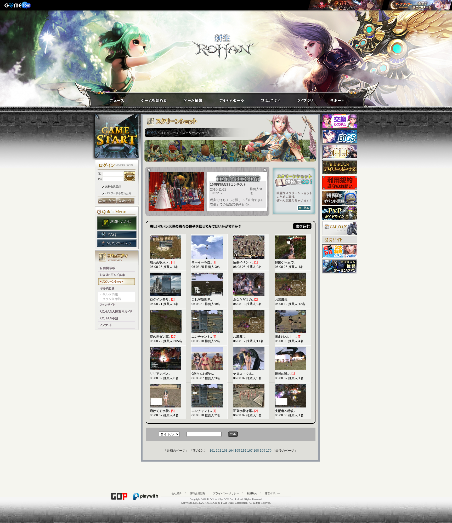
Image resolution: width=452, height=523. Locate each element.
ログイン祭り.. (160, 299)
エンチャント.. (201, 336)
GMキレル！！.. (286, 336)
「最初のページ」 (176, 450)
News (111, 98)
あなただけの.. (243, 299)
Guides (149, 98)
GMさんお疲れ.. (202, 374)
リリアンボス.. (160, 374)
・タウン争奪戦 (110, 299)
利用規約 (252, 493)
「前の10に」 (199, 450)
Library (300, 98)
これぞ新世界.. (201, 299)
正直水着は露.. (243, 411)
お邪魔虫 (281, 299)
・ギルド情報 (108, 294)
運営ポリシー (272, 493)
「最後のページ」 (284, 450)
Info (188, 98)
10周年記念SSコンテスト (228, 184)
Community (266, 98)
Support (331, 98)
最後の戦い (283, 374)
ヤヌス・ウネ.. (243, 374)
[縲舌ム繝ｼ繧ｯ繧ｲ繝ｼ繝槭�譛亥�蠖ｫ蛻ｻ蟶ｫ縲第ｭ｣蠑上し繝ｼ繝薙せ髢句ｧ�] (419, 5)
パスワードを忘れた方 (118, 193)
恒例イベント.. (243, 262)
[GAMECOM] (18, 5)
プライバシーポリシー (226, 493)
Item (227, 98)
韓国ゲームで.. (285, 262)
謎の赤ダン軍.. (160, 336)
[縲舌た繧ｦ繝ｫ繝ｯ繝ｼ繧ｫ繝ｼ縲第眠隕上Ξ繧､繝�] (346, 5)
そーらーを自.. (201, 262)
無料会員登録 (113, 186)
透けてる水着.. (160, 411)
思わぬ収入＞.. (160, 262)
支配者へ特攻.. (285, 411)
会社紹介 (177, 493)
